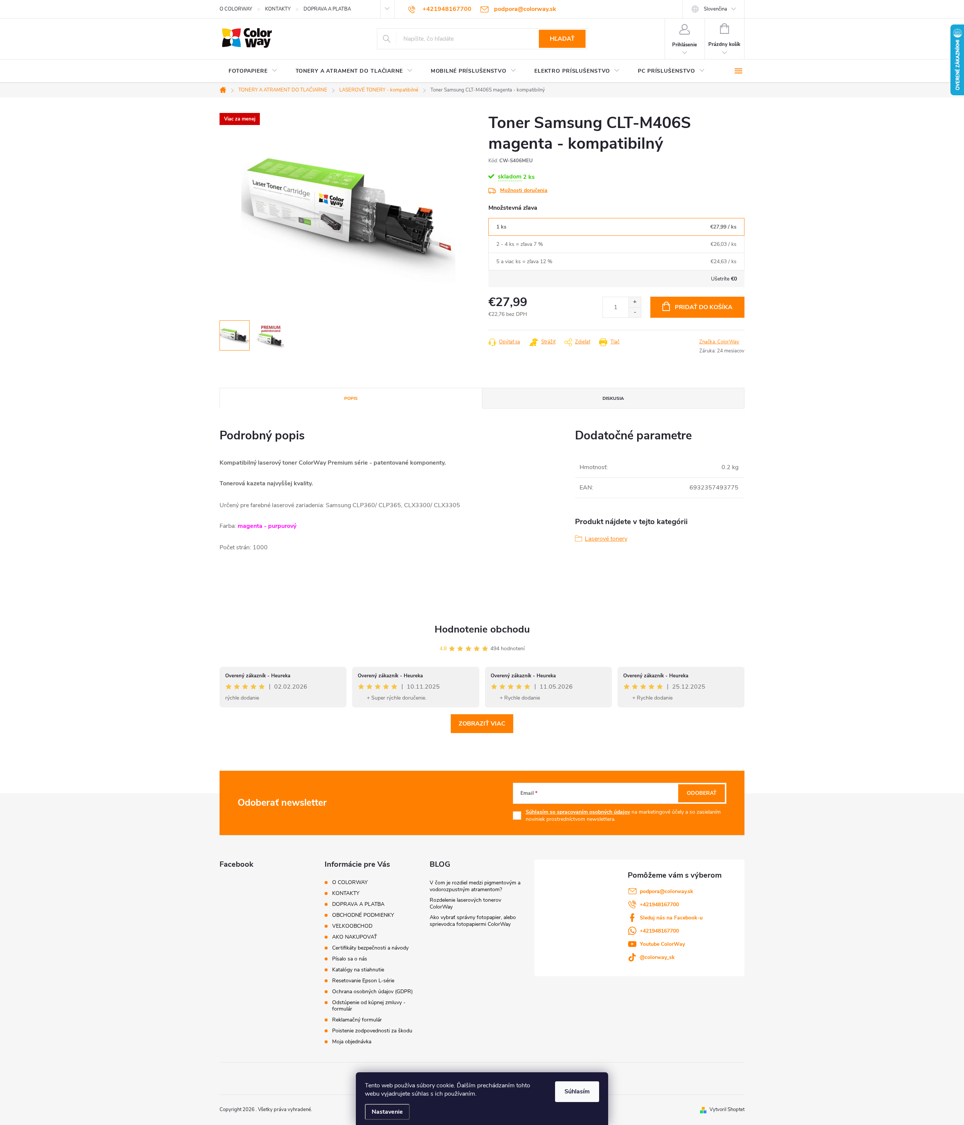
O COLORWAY (236, 9)
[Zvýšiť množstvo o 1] (634, 302)
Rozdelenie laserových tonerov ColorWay (465, 903)
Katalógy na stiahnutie (358, 969)
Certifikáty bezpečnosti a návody (370, 947)
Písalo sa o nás (349, 958)
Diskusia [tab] (613, 398)
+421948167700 (659, 904)
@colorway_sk (657, 957)
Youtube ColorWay (662, 944)
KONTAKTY (278, 9)
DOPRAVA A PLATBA (327, 9)
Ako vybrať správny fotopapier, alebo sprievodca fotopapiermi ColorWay (473, 921)
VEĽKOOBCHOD (352, 926)
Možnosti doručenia (524, 190)
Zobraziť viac (482, 724)
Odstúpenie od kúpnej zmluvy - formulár (369, 1005)
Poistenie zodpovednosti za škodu (372, 1030)
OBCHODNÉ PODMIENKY (363, 915)
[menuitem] (253, 71)
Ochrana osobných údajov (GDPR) (372, 991)
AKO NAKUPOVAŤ (354, 937)
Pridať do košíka (703, 307)
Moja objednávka (351, 1041)
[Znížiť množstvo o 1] (634, 312)
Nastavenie (387, 1112)
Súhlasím (577, 1091)
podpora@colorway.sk (666, 891)
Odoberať (702, 793)
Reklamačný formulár (357, 1019)
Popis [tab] (351, 398)
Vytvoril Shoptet (726, 1109)
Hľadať (562, 39)
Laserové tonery (606, 539)
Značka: (719, 341)
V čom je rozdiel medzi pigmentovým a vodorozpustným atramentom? (475, 886)
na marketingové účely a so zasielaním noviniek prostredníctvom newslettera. (623, 815)
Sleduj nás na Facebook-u (671, 917)
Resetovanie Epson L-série (363, 980)
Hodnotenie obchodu (482, 629)
